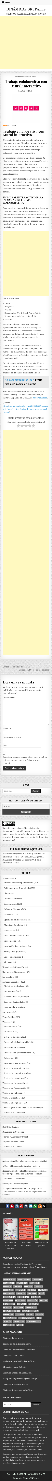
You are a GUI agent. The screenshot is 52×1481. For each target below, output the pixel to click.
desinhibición (8, 1293)
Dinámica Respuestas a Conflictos (18, 1390)
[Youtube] (21, 1206)
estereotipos (23, 1297)
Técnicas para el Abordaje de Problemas (21, 1108)
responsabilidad (9, 1318)
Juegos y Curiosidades (14, 1002)
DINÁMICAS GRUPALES (26, 9)
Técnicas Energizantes (13, 1103)
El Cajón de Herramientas (14, 1189)
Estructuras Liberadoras (13, 972)
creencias (32, 1290)
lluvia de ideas (9, 1304)
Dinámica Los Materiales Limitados (19, 1350)
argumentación (9, 1279)
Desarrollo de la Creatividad (17, 1042)
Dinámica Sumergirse (13, 1338)
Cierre (7, 893)
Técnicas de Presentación (14, 1088)
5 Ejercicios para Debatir (14, 1367)
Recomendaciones (12, 1007)
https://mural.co (39, 398)
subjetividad (19, 1321)
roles (39, 1318)
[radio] (18, 426)
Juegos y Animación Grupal (15, 1137)
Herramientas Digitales (26, 76)
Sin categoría (8, 1012)
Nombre (7, 728)
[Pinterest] (12, 1206)
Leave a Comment (26, 91)
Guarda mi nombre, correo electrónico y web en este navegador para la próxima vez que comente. (25, 760)
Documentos (10, 991)
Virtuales (8, 962)
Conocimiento (10, 904)
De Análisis (9, 1031)
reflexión (39, 1314)
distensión (20, 1293)
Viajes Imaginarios (12, 957)
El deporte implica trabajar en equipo (20, 1379)
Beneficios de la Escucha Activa (17, 1344)
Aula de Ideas (8, 1161)
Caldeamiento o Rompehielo (17, 888)
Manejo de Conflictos (13, 925)
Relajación (8, 1058)
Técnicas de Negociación (13, 1083)
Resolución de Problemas (15, 946)
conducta (7, 1286)
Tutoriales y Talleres (12, 1112)
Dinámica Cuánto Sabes (13, 1355)
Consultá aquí (41, 1267)
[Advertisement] (26, 42)
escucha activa (9, 1297)
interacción (32, 1300)
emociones (32, 1293)
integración (20, 1300)
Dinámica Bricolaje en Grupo (16, 1384)
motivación (21, 1304)
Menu (7, 2)
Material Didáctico (10, 982)
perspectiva (8, 1314)
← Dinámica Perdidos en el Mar (15, 667)
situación (7, 1321)
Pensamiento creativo (14, 936)
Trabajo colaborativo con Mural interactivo (26, 83)
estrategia (35, 1297)
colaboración (8, 1283)
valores (20, 1325)
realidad (29, 1314)
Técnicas (6, 1022)
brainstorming (24, 1279)
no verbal (7, 1307)
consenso (39, 1286)
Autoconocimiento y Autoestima (18, 883)
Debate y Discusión (13, 909)
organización (31, 1307)
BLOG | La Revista (10, 1127)
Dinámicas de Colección (13, 967)
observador (18, 1307)
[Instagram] (17, 1206)
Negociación (9, 930)
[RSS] (40, 1206)
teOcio (5, 1166)
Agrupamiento (10, 1026)
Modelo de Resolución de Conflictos (19, 1361)
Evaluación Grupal (12, 1047)
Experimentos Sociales (13, 1142)
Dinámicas (7, 878)
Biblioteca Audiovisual (14, 986)
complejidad (34, 1283)
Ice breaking (8, 977)
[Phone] (35, 1206)
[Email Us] (30, 1206)
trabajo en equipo (33, 1321)
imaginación (8, 1300)
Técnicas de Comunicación (14, 1073)
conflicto (28, 1286)
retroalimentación (26, 1318)
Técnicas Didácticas (11, 1098)
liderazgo (43, 1300)
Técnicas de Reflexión (12, 1093)
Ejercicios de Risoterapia (15, 920)
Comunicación (10, 898)
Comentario (9, 698)
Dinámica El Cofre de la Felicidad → (35, 670)
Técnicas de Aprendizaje (13, 1068)
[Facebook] (7, 1206)
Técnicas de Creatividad (13, 1078)
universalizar (8, 1325)
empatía (41, 1293)
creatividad (20, 1290)
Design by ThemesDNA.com (26, 1478)
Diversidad (9, 914)
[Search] (44, 1206)
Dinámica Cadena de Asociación (17, 1373)
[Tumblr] (26, 1206)
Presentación (10, 941)
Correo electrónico (12, 737)
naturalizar (34, 1304)
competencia (22, 1283)
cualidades (42, 1290)
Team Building (9, 1017)
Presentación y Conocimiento (17, 1053)
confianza (18, 1286)
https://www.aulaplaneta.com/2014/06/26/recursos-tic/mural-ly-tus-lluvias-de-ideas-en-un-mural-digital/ (25, 409)
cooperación (8, 1290)
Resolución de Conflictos (15, 1063)
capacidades (37, 1279)
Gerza (5, 1184)
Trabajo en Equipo (12, 951)
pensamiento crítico (11, 1311)
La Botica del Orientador (13, 1179)
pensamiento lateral (30, 1311)
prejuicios (20, 1314)
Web (5, 746)
